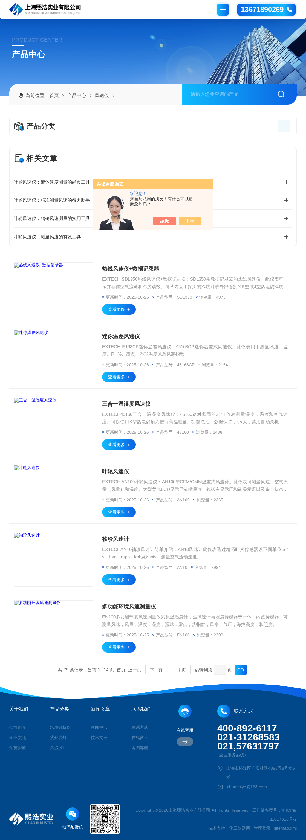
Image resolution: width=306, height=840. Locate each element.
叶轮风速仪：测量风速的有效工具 (47, 236)
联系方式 (139, 727)
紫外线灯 (58, 737)
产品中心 (76, 95)
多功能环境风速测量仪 (129, 607)
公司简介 (17, 727)
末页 (182, 670)
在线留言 (139, 737)
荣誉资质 (17, 747)
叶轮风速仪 (115, 471)
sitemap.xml (285, 828)
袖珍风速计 (115, 539)
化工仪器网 (239, 828)
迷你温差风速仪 (121, 336)
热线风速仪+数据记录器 (130, 269)
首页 (54, 95)
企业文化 (17, 737)
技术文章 (99, 737)
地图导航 (139, 747)
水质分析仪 (60, 727)
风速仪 (102, 95)
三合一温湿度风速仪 (126, 404)
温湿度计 (58, 747)
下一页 (156, 670)
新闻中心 (99, 727)
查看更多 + (119, 309)
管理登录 (262, 828)
